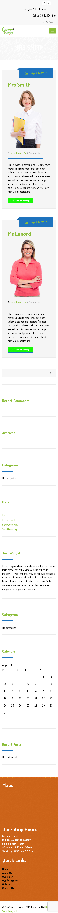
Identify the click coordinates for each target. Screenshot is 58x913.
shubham (16, 153)
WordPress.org (9, 529)
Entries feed (8, 520)
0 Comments (33, 153)
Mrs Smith (19, 84)
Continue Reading (20, 200)
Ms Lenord (19, 233)
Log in (5, 515)
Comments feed (10, 524)
